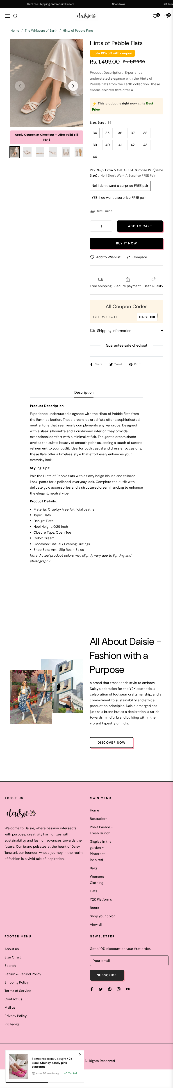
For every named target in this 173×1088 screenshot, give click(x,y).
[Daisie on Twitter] (100, 989)
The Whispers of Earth (41, 30)
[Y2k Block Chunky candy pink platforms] (17, 1066)
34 (95, 133)
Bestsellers (98, 818)
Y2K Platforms (101, 899)
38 (145, 133)
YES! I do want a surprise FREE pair (119, 197)
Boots (94, 908)
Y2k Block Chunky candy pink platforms (52, 1063)
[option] (46, 83)
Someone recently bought (52, 1063)
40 (107, 145)
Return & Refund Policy (23, 974)
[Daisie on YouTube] (128, 989)
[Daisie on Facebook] (91, 989)
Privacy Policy (16, 1016)
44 (95, 157)
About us (12, 949)
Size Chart (13, 957)
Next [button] (73, 86)
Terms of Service (18, 991)
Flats (93, 891)
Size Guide (104, 211)
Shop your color (102, 916)
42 (133, 145)
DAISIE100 (147, 317)
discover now (112, 742)
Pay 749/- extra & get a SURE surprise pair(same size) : (126, 172)
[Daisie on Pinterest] (110, 989)
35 (107, 133)
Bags (93, 868)
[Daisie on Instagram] (119, 989)
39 (95, 145)
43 (145, 145)
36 (120, 133)
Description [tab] (83, 392)
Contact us (13, 999)
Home (15, 30)
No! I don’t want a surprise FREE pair (120, 185)
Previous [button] (20, 86)
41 (120, 145)
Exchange (12, 1024)
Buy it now (126, 243)
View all (96, 924)
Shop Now (102, 4)
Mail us (10, 1007)
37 (133, 133)
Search (10, 965)
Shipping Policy (17, 982)
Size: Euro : (100, 123)
